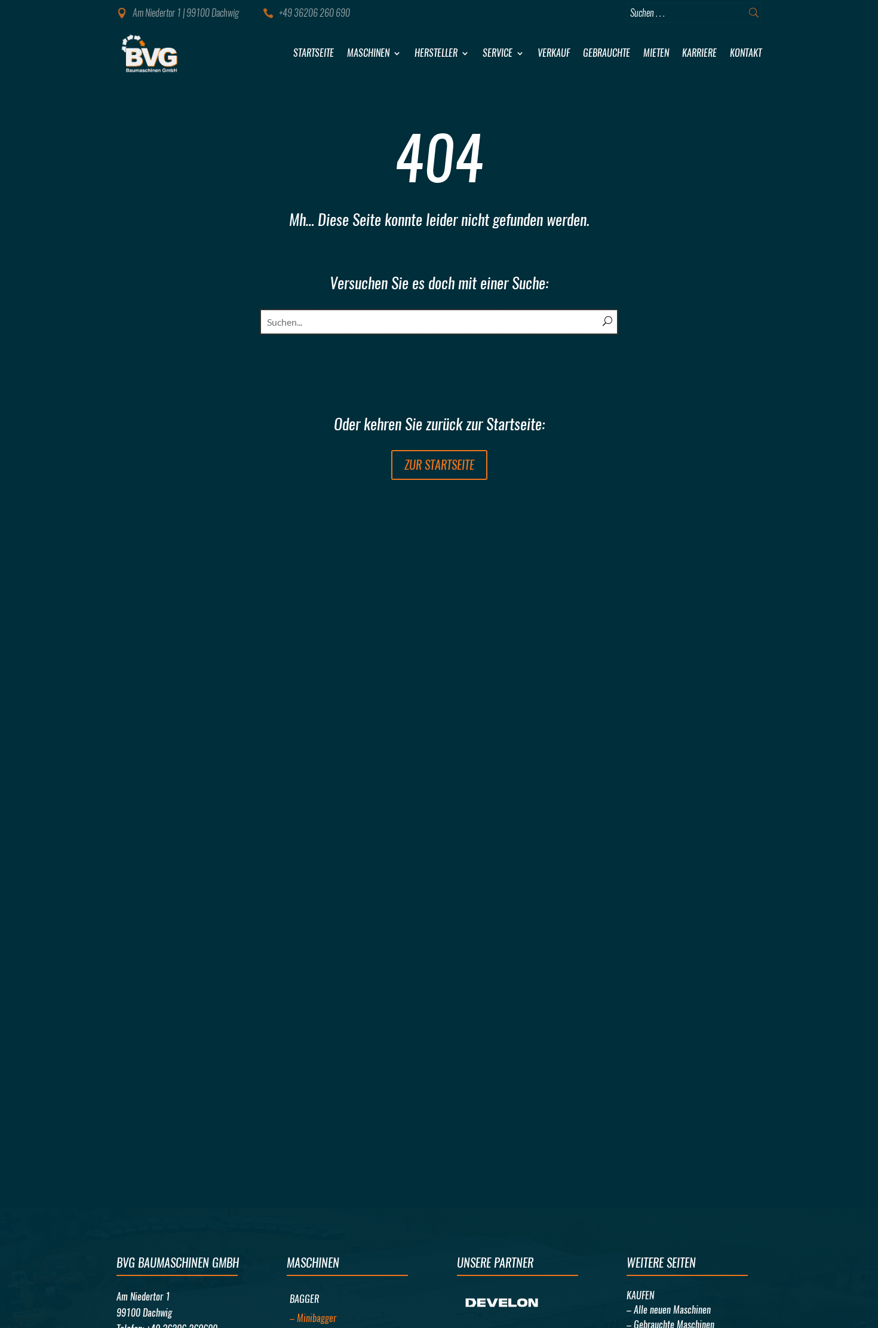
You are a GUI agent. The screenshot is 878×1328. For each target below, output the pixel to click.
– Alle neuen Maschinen (669, 1309)
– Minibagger (313, 1318)
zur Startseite (439, 465)
